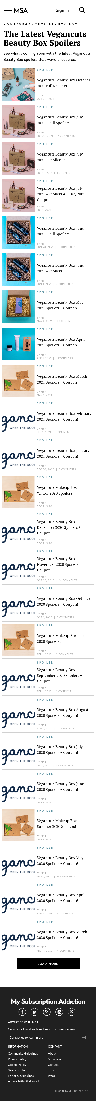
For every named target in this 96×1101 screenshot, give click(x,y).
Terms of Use (16, 1070)
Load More (48, 964)
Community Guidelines (23, 1053)
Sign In (62, 10)
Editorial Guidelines (21, 1076)
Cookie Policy (17, 1064)
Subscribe (54, 1059)
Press (51, 1076)
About (52, 1053)
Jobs (51, 1070)
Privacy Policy (17, 1059)
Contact (53, 1064)
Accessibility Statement (23, 1081)
